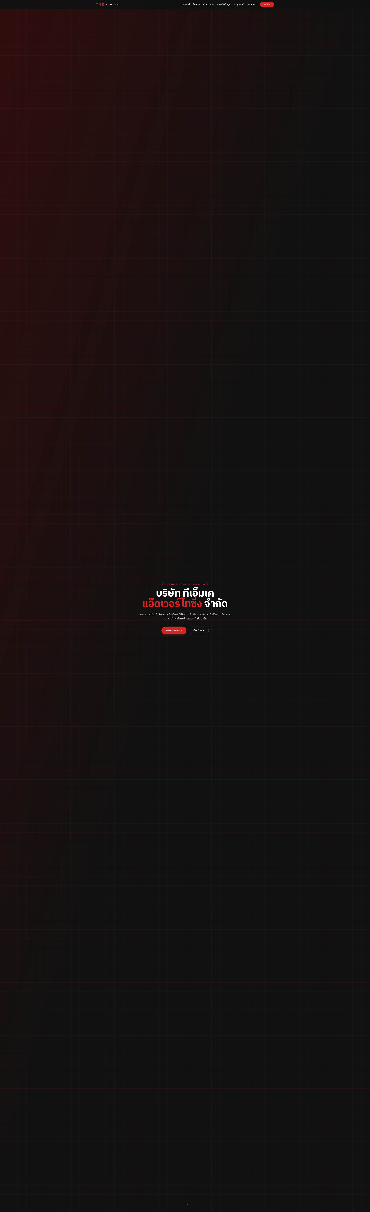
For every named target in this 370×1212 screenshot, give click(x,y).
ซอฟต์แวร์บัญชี (223, 4)
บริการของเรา (174, 630)
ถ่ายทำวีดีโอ (208, 4)
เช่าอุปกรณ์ (239, 4)
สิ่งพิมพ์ (186, 4)
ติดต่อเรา (267, 4)
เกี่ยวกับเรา (252, 4)
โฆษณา (196, 4)
